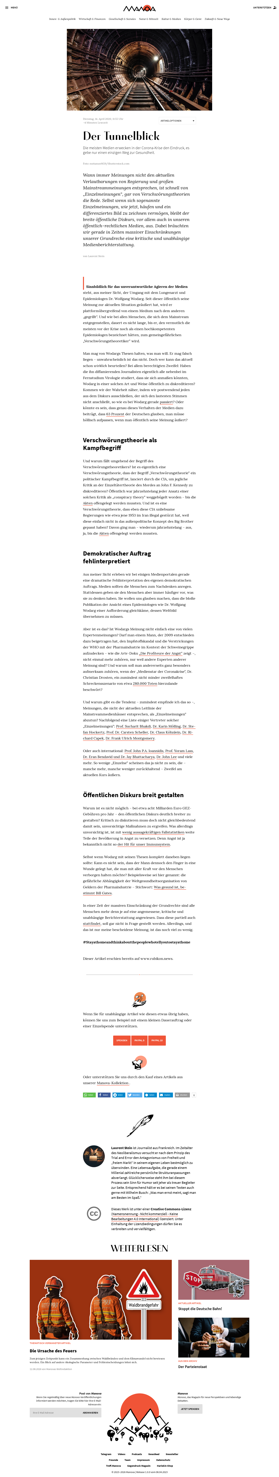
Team (127, 1460)
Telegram (106, 1454)
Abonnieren (90, 1412)
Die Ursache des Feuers (53, 1351)
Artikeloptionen (171, 120)
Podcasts (137, 1454)
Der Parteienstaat (192, 1366)
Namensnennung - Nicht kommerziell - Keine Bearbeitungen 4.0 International (144, 1216)
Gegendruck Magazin (138, 1465)
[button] (89, 1095)
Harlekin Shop (165, 1465)
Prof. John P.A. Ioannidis (143, 751)
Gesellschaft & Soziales (122, 19)
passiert (166, 402)
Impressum (143, 1460)
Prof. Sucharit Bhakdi (133, 726)
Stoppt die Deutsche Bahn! (200, 1308)
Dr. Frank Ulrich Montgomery (130, 738)
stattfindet (92, 923)
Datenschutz (163, 1460)
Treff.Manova (113, 1465)
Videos (121, 1454)
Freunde (113, 1460)
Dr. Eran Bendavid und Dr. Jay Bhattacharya (119, 756)
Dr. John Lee (166, 756)
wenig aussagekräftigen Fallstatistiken (153, 832)
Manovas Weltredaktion (59, 1369)
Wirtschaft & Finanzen (92, 19)
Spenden (121, 1040)
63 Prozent (115, 414)
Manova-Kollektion (113, 1083)
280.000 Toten (145, 683)
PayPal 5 (139, 1040)
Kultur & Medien (171, 19)
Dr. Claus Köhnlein (165, 732)
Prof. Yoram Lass (179, 751)
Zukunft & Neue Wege (217, 19)
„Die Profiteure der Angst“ (160, 653)
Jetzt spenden (190, 1408)
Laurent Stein (96, 256)
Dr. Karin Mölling (167, 726)
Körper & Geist (193, 19)
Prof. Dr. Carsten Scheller (127, 732)
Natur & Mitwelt (148, 19)
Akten (88, 503)
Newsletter (172, 1454)
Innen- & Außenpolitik (62, 19)
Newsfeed (153, 1454)
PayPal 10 (157, 1040)
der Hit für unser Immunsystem (144, 844)
